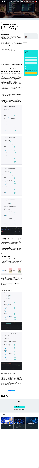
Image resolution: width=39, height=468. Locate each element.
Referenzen (14, 1)
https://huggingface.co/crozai (5, 62)
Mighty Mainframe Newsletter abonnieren (30, 66)
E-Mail (25, 61)
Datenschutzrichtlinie (27, 70)
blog (5, 36)
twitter (7, 396)
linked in (4, 396)
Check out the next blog (12, 390)
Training (18, 1)
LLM (26, 47)
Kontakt (33, 1)
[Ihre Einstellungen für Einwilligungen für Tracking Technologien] (38, 467)
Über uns (27, 1)
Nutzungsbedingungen (32, 70)
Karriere (30, 1)
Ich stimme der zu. (30, 68)
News (24, 1)
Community (21, 1)
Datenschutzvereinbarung (29, 68)
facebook (2, 396)
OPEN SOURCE (30, 47)
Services (11, 1)
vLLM (34, 47)
